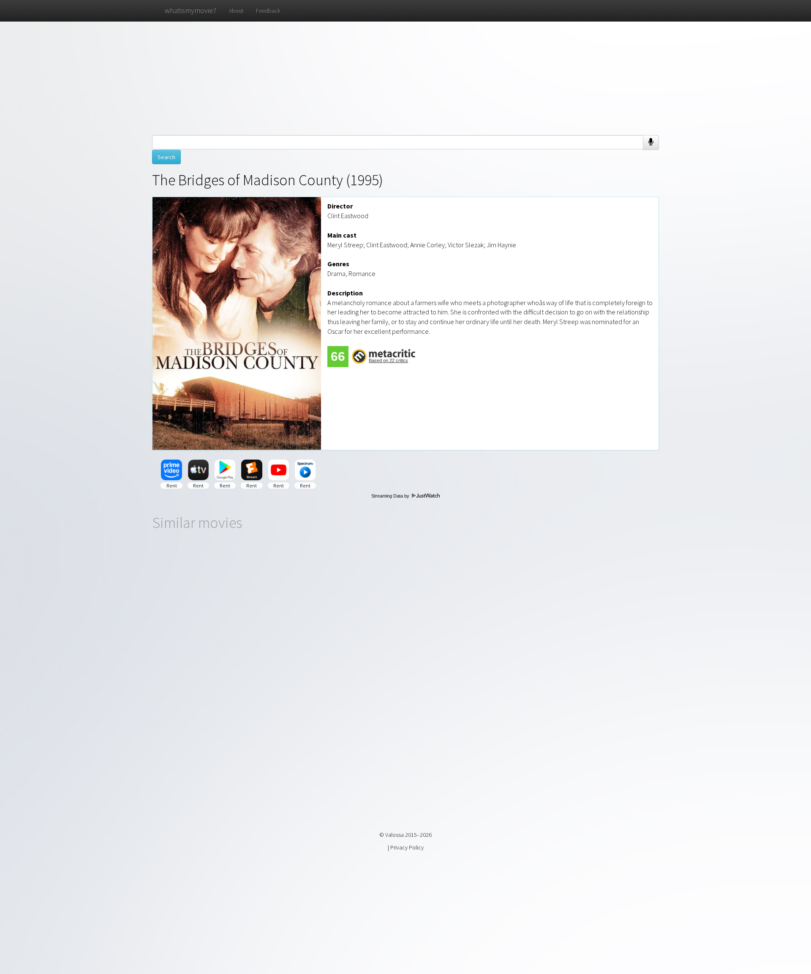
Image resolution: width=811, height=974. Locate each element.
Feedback (268, 10)
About (236, 10)
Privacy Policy (407, 847)
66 (338, 356)
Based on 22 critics (388, 360)
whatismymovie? (190, 10)
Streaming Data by (391, 495)
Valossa (394, 835)
